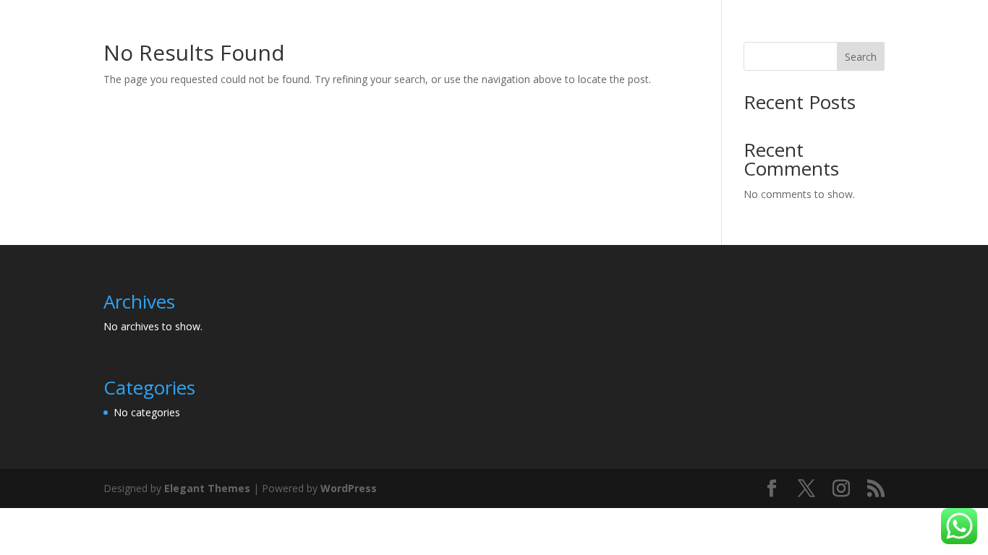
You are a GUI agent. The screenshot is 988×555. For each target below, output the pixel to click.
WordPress (348, 488)
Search (861, 57)
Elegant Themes (207, 488)
